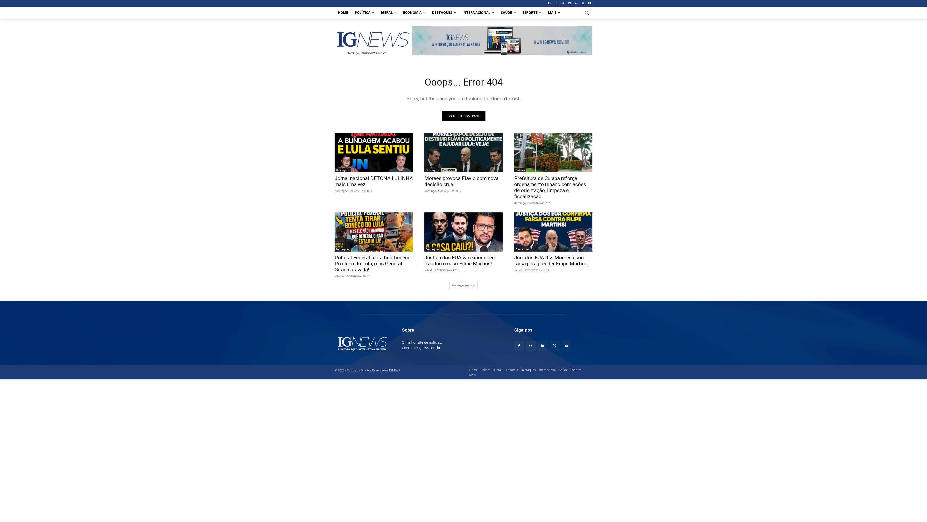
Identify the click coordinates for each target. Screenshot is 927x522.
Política (520, 170)
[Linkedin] (576, 3)
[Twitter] (583, 3)
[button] (586, 12)
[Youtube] (589, 3)
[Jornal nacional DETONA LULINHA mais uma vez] (374, 152)
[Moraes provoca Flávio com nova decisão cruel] (463, 152)
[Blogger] (549, 3)
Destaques (343, 170)
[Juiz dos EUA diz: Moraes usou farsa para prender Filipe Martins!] (553, 232)
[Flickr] (563, 3)
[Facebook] (556, 3)
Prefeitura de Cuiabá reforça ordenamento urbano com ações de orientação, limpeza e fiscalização (550, 187)
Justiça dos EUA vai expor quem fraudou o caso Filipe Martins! (460, 261)
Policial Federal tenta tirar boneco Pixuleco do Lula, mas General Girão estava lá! (373, 264)
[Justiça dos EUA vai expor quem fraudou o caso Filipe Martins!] (463, 232)
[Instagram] (569, 3)
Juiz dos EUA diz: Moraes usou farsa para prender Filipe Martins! (551, 261)
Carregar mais (462, 285)
